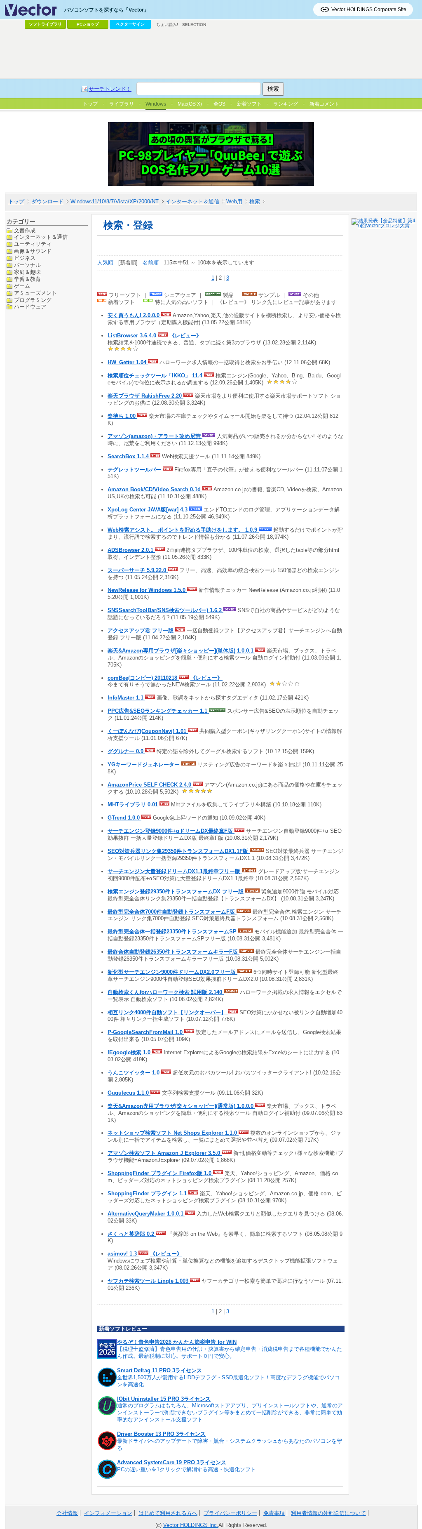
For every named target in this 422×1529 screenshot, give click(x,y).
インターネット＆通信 (192, 201)
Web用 (234, 201)
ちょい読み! (167, 24)
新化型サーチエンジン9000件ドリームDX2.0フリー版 (172, 972)
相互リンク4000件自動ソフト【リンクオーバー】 (168, 1012)
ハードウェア (30, 307)
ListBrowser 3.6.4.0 (133, 335)
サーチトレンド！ (110, 89)
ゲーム (22, 286)
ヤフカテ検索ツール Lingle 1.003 (149, 1281)
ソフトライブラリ (45, 24)
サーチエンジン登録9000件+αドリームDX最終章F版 (171, 831)
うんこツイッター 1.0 (134, 1073)
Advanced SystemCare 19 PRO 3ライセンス (171, 1462)
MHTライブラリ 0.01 (133, 804)
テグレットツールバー (135, 469)
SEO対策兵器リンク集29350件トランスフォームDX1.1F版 (179, 851)
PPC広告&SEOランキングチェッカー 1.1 (158, 711)
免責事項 (274, 1513)
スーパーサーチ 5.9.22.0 (138, 570)
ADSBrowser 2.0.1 (131, 550)
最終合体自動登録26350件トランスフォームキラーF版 (173, 952)
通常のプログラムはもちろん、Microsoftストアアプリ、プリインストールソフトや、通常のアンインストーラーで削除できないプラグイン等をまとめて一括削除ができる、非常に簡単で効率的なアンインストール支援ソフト (230, 1412)
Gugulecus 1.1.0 (129, 1093)
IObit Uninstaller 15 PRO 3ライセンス (164, 1399)
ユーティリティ (33, 244)
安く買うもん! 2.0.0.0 (134, 315)
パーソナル (27, 265)
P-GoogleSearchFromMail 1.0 (146, 1032)
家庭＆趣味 (27, 272)
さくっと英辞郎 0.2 (132, 1234)
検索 (254, 201)
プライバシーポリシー (230, 1513)
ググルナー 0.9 (126, 751)
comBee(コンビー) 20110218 (143, 678)
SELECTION (194, 24)
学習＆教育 (27, 279)
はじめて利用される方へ (167, 1513)
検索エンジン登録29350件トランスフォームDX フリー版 (176, 891)
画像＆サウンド (33, 251)
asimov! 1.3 (123, 1254)
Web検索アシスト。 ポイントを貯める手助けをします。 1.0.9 (183, 530)
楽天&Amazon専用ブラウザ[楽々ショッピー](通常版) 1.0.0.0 (181, 1106)
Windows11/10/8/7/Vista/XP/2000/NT (114, 201)
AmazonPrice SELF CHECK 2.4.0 (150, 785)
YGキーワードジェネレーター (144, 764)
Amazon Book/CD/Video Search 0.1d (155, 489)
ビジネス (24, 258)
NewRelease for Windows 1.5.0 (147, 590)
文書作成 (24, 230)
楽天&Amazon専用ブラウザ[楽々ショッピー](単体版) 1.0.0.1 (181, 651)
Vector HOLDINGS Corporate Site (368, 9)
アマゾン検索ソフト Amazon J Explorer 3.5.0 (165, 1153)
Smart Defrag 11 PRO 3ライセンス (159, 1370)
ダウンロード (47, 201)
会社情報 (67, 1513)
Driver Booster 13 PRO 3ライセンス (161, 1434)
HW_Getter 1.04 (128, 362)
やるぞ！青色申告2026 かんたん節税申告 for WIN (177, 1342)
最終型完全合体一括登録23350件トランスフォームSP (173, 931)
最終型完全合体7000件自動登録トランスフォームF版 (172, 912)
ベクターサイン (130, 24)
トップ (16, 201)
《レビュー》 (185, 335)
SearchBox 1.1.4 (129, 456)
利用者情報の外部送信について (328, 1513)
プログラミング (33, 300)
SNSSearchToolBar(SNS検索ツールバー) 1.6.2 (165, 610)
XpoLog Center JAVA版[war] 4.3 (148, 510)
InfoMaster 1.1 (126, 698)
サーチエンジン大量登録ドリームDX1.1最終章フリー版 (175, 871)
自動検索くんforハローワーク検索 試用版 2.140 (166, 992)
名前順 (151, 262)
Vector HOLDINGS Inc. (190, 1525)
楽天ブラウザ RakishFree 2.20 (145, 396)
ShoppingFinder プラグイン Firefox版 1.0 (160, 1173)
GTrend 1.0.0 (124, 818)
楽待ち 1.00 (122, 416)
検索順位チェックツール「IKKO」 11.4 (156, 375)
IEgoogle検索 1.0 (130, 1052)
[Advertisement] (211, 54)
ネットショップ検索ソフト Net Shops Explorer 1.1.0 (173, 1133)
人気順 (105, 262)
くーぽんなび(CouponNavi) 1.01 (148, 731)
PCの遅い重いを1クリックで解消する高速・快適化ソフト (186, 1469)
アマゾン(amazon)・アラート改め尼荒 (155, 436)
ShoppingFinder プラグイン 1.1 (148, 1193)
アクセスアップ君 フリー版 (141, 630)
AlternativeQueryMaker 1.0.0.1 (146, 1214)
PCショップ (88, 24)
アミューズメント (35, 293)
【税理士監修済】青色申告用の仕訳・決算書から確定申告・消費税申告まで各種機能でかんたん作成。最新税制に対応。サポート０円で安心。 (229, 1352)
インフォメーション (108, 1513)
